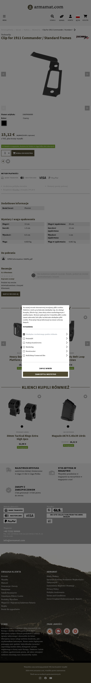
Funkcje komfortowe (33, 343)
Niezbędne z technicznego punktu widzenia (41, 334)
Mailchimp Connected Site (35, 355)
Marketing (30, 347)
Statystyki (29, 338)
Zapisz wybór (45, 368)
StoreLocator (31, 351)
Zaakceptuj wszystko (45, 374)
